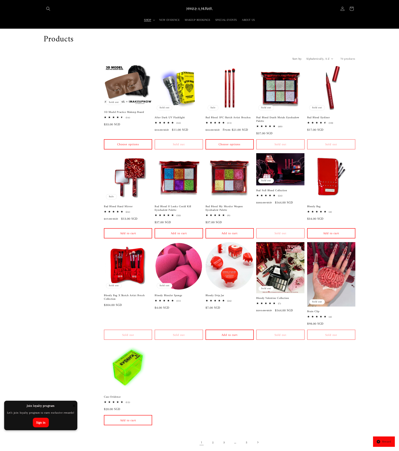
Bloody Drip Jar (215, 295)
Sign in (41, 422)
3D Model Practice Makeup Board (124, 112)
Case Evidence (112, 397)
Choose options (128, 144)
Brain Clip (313, 311)
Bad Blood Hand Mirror (118, 206)
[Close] (74, 406)
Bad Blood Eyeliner (318, 118)
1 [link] (201, 442)
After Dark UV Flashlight (170, 118)
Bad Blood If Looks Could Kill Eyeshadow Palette (173, 208)
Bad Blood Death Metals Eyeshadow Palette (277, 119)
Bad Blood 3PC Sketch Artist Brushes (228, 118)
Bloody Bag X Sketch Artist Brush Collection (124, 297)
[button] (48, 8)
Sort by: (297, 58)
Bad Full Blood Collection (271, 190)
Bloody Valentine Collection (272, 298)
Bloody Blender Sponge (168, 295)
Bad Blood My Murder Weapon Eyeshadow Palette (224, 208)
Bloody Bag (314, 206)
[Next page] (257, 442)
